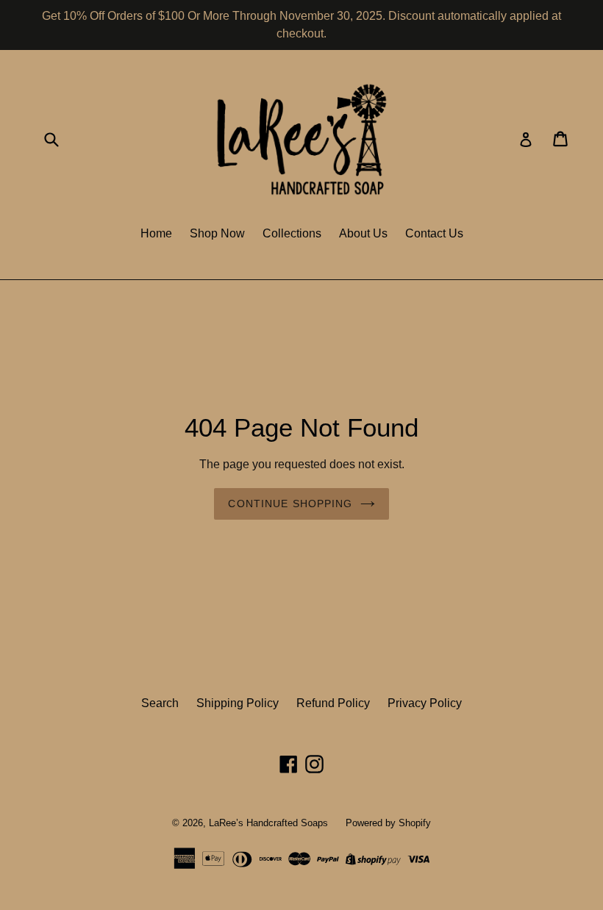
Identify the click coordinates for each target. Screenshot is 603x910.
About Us (363, 233)
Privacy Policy (425, 703)
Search (160, 703)
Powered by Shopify (388, 822)
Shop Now (217, 233)
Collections (292, 233)
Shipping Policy (237, 703)
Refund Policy (333, 703)
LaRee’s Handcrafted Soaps (268, 822)
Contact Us (434, 233)
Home (156, 233)
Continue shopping (290, 503)
